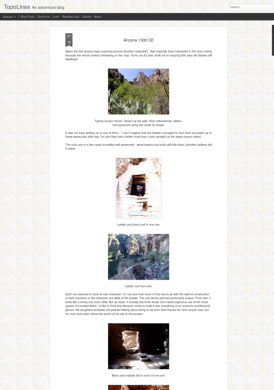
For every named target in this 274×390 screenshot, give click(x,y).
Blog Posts (27, 16)
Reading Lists (70, 16)
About (97, 16)
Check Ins (43, 16)
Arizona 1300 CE (139, 40)
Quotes (86, 16)
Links (56, 16)
